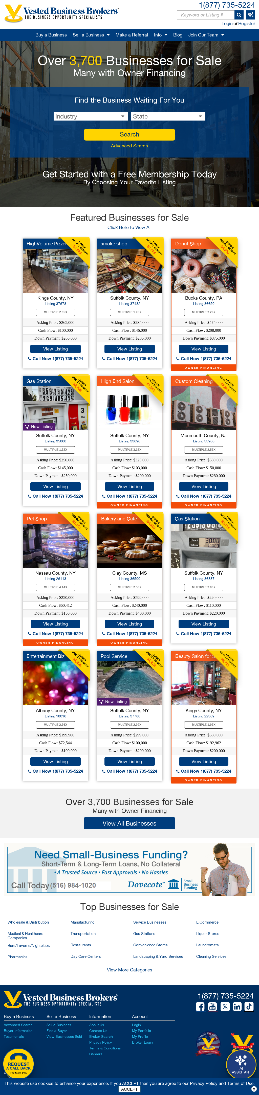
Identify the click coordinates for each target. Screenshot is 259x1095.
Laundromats (207, 945)
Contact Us (98, 1031)
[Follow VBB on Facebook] (200, 1007)
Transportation (83, 933)
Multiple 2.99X (129, 725)
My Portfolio (141, 1031)
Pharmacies (18, 957)
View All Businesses (129, 823)
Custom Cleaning (194, 381)
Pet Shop (37, 518)
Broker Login (142, 1042)
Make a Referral (132, 34)
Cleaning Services (211, 956)
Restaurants (81, 945)
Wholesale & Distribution (28, 922)
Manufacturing (83, 922)
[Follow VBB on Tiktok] (249, 1007)
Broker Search (101, 1036)
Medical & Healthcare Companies (25, 935)
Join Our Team (203, 34)
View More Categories (129, 969)
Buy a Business (51, 34)
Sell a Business (88, 34)
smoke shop (114, 243)
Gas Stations (144, 933)
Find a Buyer (57, 1031)
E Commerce (207, 922)
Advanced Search (129, 145)
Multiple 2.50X (129, 587)
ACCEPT (129, 1089)
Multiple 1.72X (55, 450)
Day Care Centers (86, 956)
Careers (95, 1054)
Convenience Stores (150, 945)
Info (158, 34)
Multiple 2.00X (203, 587)
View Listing (55, 348)
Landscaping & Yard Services (158, 956)
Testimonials (14, 1036)
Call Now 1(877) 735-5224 (57, 358)
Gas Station (39, 381)
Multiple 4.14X (55, 587)
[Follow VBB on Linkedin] (237, 1007)
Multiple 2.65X (55, 312)
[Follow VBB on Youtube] (212, 1007)
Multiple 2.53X (203, 450)
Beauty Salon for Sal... (199, 656)
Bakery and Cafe (119, 518)
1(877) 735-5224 (227, 5)
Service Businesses (149, 922)
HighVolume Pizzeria (48, 243)
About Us (96, 1025)
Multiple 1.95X (129, 312)
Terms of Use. (241, 1083)
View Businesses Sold (64, 1036)
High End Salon (118, 381)
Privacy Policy (100, 1042)
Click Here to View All (129, 227)
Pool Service (114, 656)
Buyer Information (18, 1031)
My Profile (140, 1036)
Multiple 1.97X (203, 725)
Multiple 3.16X (129, 450)
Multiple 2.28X (203, 312)
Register (246, 23)
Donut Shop (188, 243)
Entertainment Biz (45, 656)
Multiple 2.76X (55, 725)
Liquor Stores (207, 933)
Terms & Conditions (105, 1048)
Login (227, 23)
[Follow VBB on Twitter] (225, 1006)
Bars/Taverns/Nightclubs (29, 945)
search (129, 134)
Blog (177, 34)
